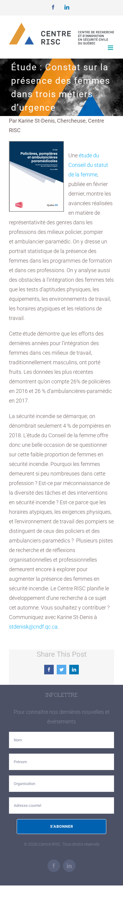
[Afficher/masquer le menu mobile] (111, 48)
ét (81, 155)
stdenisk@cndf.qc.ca (33, 627)
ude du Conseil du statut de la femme (88, 165)
